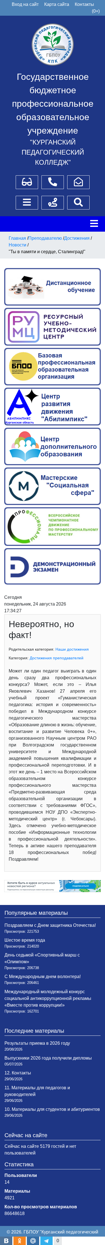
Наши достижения (72, 649)
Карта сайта (56, 4)
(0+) (96, 11)
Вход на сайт (25, 4)
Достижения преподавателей (56, 658)
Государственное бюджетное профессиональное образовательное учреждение (53, 104)
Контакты (84, 4)
